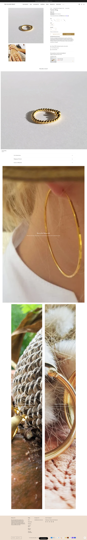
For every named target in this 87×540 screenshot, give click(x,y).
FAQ (29, 519)
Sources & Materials (18, 162)
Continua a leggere (54, 42)
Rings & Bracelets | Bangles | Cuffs (58, 8)
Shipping (29, 523)
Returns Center (29, 529)
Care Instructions (17, 155)
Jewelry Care (29, 526)
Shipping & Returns (18, 159)
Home (51, 8)
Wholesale (30, 521)
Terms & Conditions (30, 532)
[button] (36, 4)
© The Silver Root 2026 (33, 537)
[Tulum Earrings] (53, 60)
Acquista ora (68, 34)
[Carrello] (84, 4)
